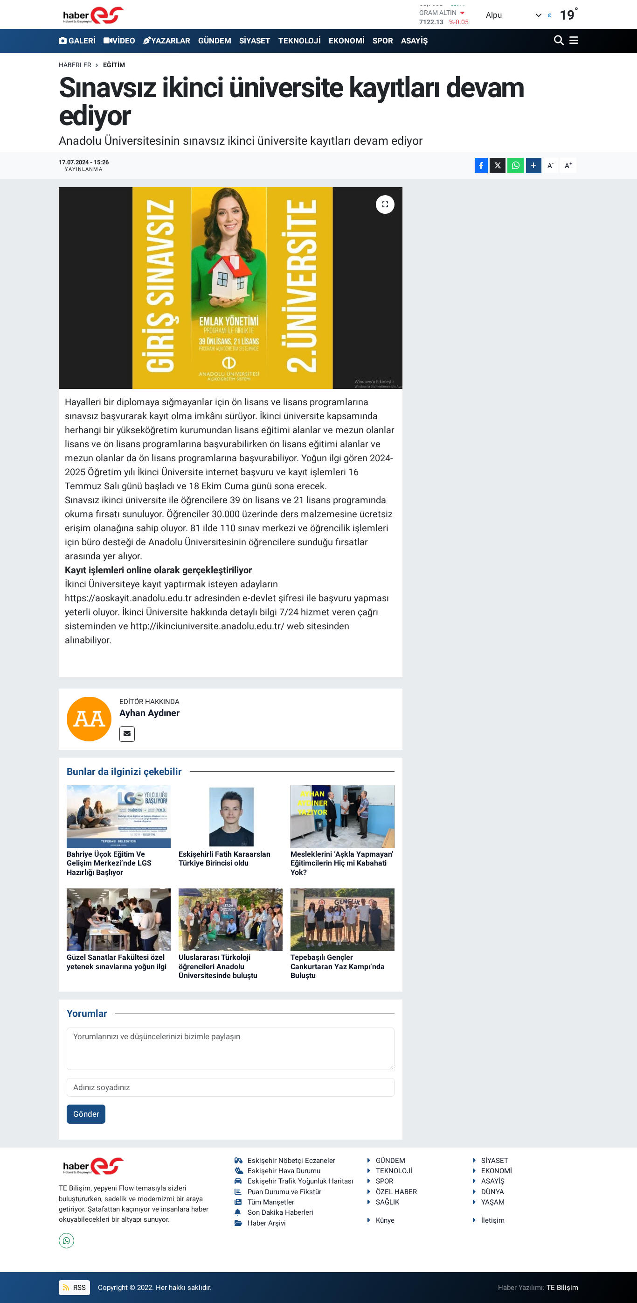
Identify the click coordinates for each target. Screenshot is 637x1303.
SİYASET (254, 40)
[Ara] (560, 41)
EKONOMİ (347, 40)
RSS (78, 1287)
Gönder (86, 1114)
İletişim (493, 1220)
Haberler (75, 65)
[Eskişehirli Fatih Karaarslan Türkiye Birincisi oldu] (231, 815)
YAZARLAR (170, 40)
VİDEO (123, 40)
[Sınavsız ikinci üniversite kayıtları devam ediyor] (230, 288)
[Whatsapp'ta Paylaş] (515, 165)
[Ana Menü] (572, 41)
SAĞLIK (387, 1202)
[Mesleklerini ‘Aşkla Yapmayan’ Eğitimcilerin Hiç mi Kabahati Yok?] (343, 815)
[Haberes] (94, 14)
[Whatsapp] (66, 1240)
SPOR (383, 40)
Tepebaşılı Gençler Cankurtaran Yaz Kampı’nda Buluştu (338, 966)
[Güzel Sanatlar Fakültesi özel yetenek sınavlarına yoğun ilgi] (119, 919)
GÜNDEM (214, 40)
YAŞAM (493, 1202)
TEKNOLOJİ (299, 40)
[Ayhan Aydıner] (89, 718)
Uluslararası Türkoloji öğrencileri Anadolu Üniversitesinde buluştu (218, 966)
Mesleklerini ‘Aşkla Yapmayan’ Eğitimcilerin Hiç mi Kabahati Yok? (342, 863)
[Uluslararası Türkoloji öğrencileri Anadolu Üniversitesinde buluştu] (231, 919)
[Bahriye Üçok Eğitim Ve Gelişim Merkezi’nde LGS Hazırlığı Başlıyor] (119, 815)
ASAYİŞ (414, 40)
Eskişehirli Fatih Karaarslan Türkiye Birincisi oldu (224, 858)
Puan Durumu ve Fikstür (284, 1192)
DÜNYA (492, 1192)
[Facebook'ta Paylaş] (481, 165)
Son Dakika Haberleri (280, 1212)
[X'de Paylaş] (497, 165)
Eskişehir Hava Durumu (284, 1171)
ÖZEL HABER (396, 1192)
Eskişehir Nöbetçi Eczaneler (291, 1160)
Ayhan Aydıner (149, 712)
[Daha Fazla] (533, 165)
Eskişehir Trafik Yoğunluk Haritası (300, 1181)
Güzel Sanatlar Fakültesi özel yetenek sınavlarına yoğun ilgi (116, 962)
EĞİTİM (114, 65)
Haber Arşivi (267, 1223)
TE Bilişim (562, 1287)
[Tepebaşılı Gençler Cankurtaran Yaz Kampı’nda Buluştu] (343, 919)
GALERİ (82, 40)
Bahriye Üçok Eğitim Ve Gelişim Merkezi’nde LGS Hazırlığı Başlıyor (109, 863)
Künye (385, 1220)
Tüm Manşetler (271, 1202)
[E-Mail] (127, 734)
